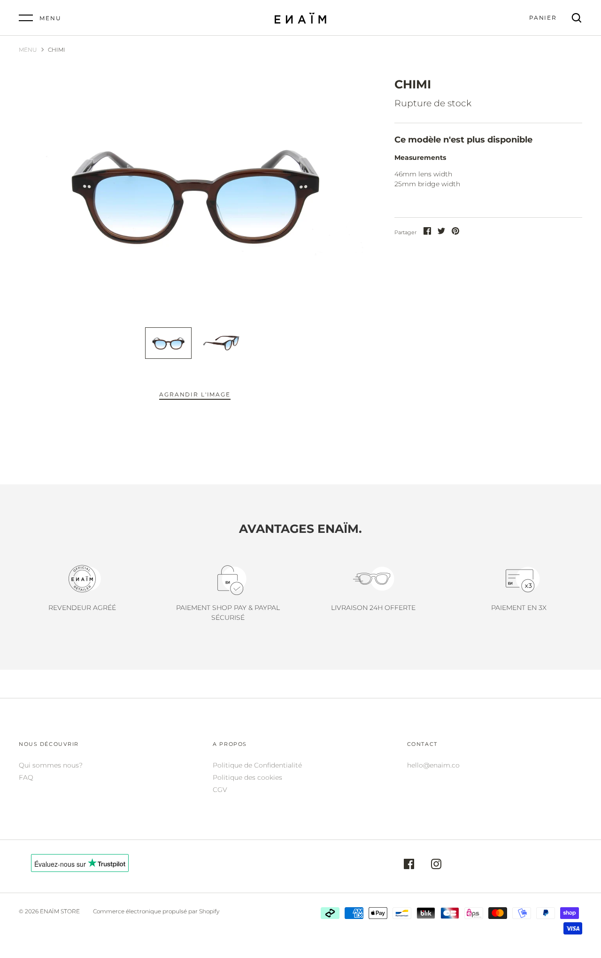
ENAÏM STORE (60, 911)
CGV (220, 789)
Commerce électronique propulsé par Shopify (156, 911)
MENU (28, 49)
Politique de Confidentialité (257, 765)
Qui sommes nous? (51, 765)
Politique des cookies (247, 777)
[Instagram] (436, 865)
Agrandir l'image (194, 394)
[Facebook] (409, 865)
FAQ (26, 777)
